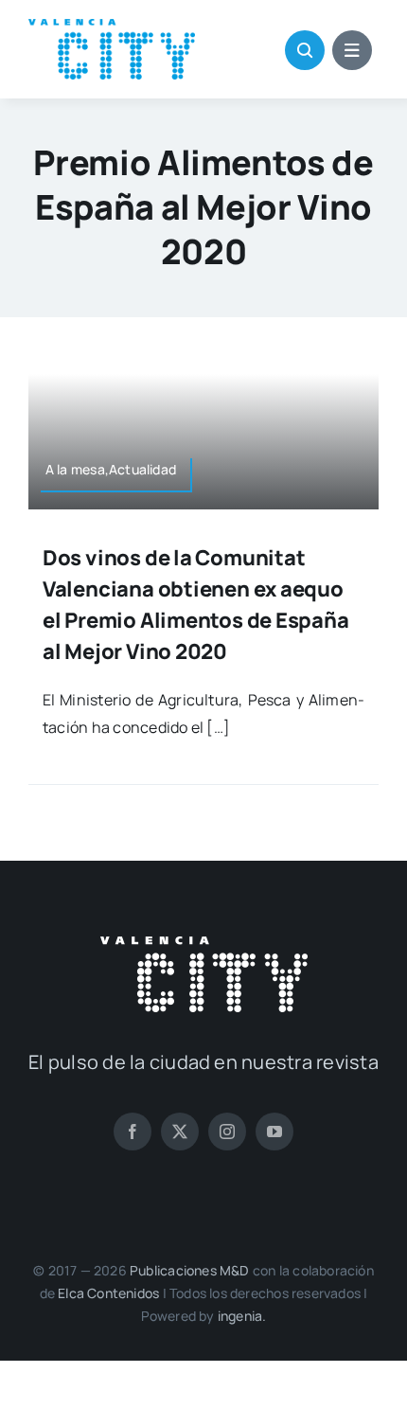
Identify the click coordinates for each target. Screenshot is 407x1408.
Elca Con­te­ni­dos (108, 1293)
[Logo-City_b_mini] (204, 944)
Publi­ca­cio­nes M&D (190, 1270)
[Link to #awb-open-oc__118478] (305, 50)
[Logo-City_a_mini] (111, 26)
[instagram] (227, 1131)
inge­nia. (242, 1316)
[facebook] (132, 1131)
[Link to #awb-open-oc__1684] (352, 50)
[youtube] (274, 1131)
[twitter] (180, 1131)
